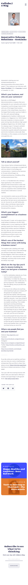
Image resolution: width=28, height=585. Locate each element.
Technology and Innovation (7, 33)
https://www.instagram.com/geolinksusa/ (13, 343)
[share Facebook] (8, 388)
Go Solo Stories (22, 31)
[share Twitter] (3, 388)
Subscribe (14, 565)
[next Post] (14, 470)
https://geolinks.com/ (13, 335)
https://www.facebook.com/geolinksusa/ (12, 339)
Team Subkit (12, 42)
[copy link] (12, 388)
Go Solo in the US (13, 31)
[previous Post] (14, 486)
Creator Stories (5, 31)
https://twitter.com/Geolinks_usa (15, 345)
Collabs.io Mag (7, 4)
